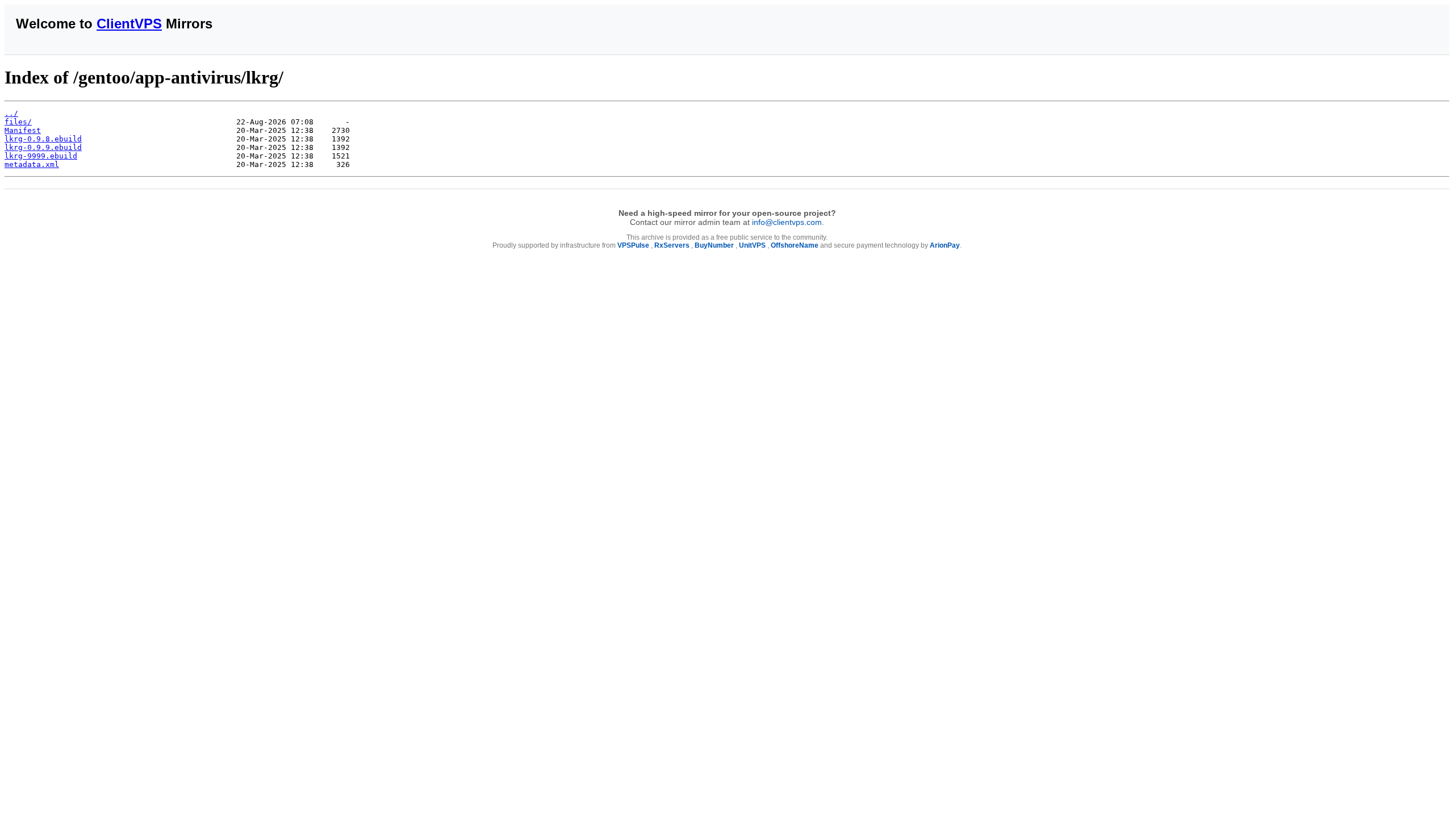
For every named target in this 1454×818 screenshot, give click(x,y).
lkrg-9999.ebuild (41, 156)
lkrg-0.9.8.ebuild (43, 139)
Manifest (23, 130)
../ (11, 113)
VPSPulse (633, 245)
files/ (18, 122)
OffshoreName (794, 245)
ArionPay (945, 245)
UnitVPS (752, 245)
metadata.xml (32, 164)
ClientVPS (129, 23)
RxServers (672, 245)
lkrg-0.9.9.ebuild (43, 147)
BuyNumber (714, 245)
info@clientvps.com (787, 222)
